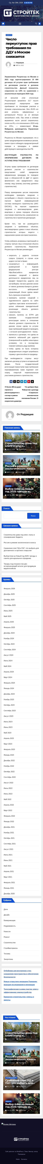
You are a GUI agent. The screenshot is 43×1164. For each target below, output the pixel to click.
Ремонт (7, 937)
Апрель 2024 (9, 672)
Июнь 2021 (8, 860)
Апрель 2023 (9, 738)
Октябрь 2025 (9, 600)
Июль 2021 (8, 855)
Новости (9, 35)
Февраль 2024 (9, 683)
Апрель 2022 (9, 805)
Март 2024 (8, 677)
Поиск (6, 508)
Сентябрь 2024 (10, 649)
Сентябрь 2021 (10, 844)
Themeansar (21, 1154)
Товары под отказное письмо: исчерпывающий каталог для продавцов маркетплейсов (20, 566)
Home (18, 1159)
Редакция (20, 63)
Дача (6, 909)
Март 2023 (8, 744)
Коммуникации (9, 920)
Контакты (24, 1159)
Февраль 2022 (9, 816)
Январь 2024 (9, 688)
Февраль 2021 (9, 882)
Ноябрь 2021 (9, 833)
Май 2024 (7, 666)
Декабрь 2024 (9, 633)
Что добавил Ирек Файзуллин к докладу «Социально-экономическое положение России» (30, 392)
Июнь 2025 (8, 611)
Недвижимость (10, 926)
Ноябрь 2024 (9, 638)
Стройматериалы (11, 948)
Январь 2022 (9, 821)
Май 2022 (7, 799)
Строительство (10, 943)
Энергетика (8, 959)
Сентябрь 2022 (10, 777)
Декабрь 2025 (9, 594)
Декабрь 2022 (9, 760)
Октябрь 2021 (9, 838)
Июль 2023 (8, 722)
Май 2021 (7, 866)
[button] (36, 23)
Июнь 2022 (8, 794)
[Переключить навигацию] (20, 23)
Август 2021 (8, 849)
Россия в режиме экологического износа (20, 467)
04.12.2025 (11, 1086)
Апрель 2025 (9, 622)
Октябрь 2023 (9, 705)
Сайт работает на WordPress (14, 1151)
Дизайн (6, 915)
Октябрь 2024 (9, 644)
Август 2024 (8, 655)
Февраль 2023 (9, 749)
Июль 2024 (8, 661)
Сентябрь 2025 (10, 605)
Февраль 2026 (9, 588)
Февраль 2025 (9, 627)
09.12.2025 (11, 1063)
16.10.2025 (11, 1110)
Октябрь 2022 (9, 772)
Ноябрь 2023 (9, 699)
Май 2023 (7, 733)
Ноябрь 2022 (9, 766)
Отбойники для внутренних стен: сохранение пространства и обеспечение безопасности (21, 974)
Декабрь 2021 (9, 827)
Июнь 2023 (8, 727)
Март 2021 (8, 877)
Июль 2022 (8, 788)
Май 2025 (7, 616)
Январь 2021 (9, 888)
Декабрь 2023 (9, 694)
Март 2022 (8, 810)
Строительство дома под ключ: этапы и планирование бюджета (21, 446)
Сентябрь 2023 (10, 711)
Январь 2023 (9, 755)
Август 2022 (8, 783)
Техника (7, 954)
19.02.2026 (11, 1039)
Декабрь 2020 (9, 894)
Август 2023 (8, 716)
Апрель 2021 (9, 871)
